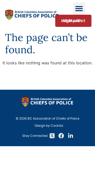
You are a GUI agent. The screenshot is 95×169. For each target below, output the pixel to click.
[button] (79, 9)
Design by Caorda (49, 125)
